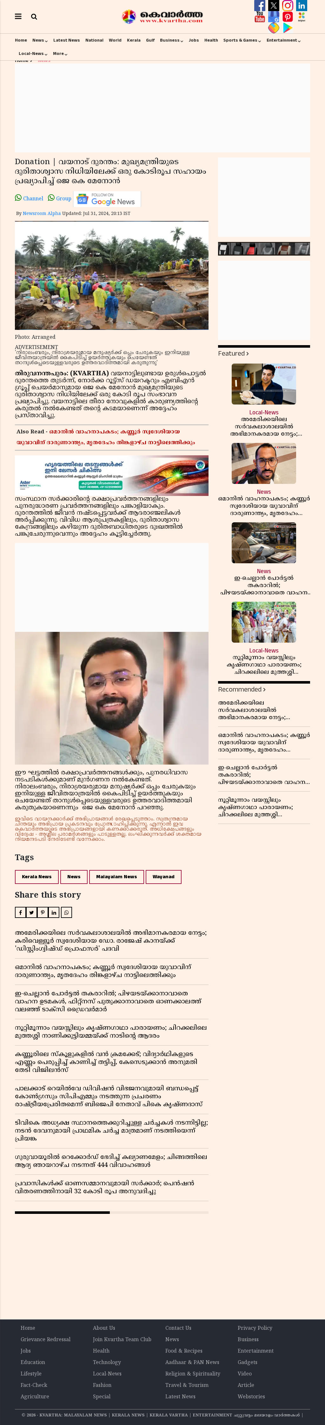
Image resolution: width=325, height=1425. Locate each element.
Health (211, 40)
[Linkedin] (301, 6)
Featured (231, 353)
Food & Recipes (183, 1351)
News (38, 40)
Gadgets (247, 1363)
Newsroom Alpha (42, 214)
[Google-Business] (275, 17)
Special (101, 1397)
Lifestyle (31, 1374)
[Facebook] (261, 6)
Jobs (194, 40)
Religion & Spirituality (192, 1374)
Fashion (102, 1385)
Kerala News (37, 876)
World (115, 40)
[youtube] (261, 17)
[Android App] (288, 28)
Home (21, 40)
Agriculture (35, 1397)
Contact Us (178, 1328)
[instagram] (288, 6)
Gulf (150, 40)
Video (245, 1374)
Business (170, 40)
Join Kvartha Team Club (122, 1340)
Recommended (240, 689)
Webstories (251, 1397)
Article (246, 1385)
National (94, 40)
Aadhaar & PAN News (192, 1363)
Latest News (66, 40)
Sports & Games (240, 40)
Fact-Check (34, 1385)
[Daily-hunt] (301, 17)
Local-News (31, 53)
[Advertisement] (162, 108)
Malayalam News (116, 876)
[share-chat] (275, 28)
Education (33, 1363)
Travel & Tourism (187, 1385)
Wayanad (164, 876)
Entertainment (282, 40)
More (58, 53)
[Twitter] (275, 6)
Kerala (134, 40)
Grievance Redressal (45, 1340)
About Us (104, 1328)
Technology (107, 1363)
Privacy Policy (255, 1328)
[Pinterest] (288, 17)
